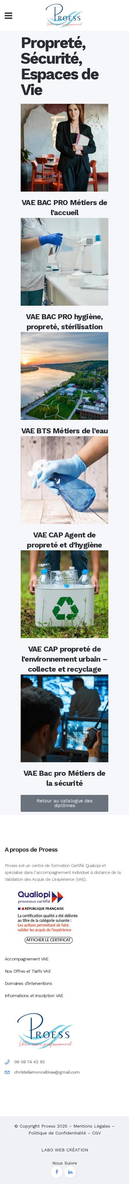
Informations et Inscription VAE (34, 995)
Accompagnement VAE (27, 958)
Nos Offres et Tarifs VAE (28, 971)
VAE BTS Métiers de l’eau (64, 430)
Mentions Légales (91, 1125)
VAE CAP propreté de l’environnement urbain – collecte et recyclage (64, 659)
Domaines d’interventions (28, 983)
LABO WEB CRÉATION (64, 1149)
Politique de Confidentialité (57, 1132)
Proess (48, 1125)
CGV (96, 1132)
